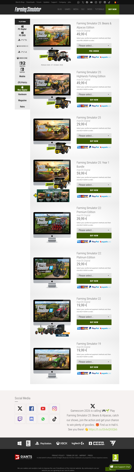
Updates (46, 2)
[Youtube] (91, 2)
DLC (82, 9)
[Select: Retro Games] (22, 107)
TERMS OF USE (72, 455)
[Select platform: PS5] (22, 40)
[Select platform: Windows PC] (22, 34)
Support (54, 2)
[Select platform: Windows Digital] (22, 28)
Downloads (30, 2)
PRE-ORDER (94, 51)
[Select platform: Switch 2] (22, 64)
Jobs (69, 2)
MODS (89, 9)
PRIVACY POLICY (58, 455)
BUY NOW (112, 9)
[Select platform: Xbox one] (22, 58)
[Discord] (105, 2)
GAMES (67, 9)
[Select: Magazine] (22, 100)
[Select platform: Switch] (22, 70)
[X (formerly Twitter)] (83, 2)
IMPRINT (82, 455)
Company (62, 2)
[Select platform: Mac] (22, 88)
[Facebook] (87, 2)
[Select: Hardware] (22, 94)
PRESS (90, 455)
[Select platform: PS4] (22, 52)
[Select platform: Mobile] (22, 76)
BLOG (60, 9)
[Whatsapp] (78, 2)
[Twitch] (100, 2)
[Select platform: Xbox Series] (22, 46)
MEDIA (75, 9)
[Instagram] (96, 2)
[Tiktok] (109, 2)
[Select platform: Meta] (22, 82)
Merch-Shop (20, 2)
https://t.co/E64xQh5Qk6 (103, 429)
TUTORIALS (99, 9)
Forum (39, 2)
